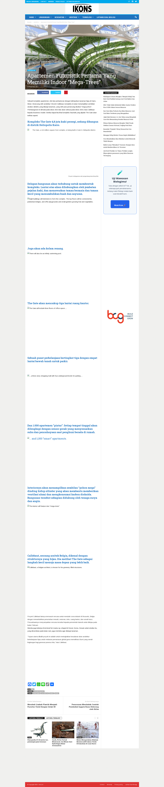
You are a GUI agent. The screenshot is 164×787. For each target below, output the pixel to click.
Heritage (73, 17)
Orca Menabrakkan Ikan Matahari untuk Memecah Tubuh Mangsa (119, 140)
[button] (135, 17)
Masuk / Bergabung (32, 1)
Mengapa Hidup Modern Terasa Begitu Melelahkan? (119, 135)
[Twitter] (136, 1)
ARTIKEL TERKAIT (36, 718)
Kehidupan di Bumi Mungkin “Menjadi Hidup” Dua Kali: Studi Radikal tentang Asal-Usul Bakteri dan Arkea (119, 99)
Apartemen (36, 693)
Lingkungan (44, 17)
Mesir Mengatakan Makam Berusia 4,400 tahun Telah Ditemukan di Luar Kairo (87, 742)
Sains (31, 17)
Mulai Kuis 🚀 (120, 205)
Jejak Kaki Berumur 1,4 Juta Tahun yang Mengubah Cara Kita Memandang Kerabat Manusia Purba (119, 118)
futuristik (45, 693)
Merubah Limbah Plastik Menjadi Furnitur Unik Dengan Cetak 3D (42, 705)
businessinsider (39, 691)
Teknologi (87, 17)
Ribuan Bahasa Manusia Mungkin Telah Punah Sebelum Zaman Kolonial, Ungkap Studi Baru (118, 124)
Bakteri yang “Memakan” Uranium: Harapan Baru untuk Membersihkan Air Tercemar (119, 146)
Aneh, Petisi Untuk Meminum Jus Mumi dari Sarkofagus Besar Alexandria (62, 743)
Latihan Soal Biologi (73, 1)
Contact (44, 1)
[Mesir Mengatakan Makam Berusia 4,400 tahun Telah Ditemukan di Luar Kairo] (88, 730)
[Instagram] (132, 1)
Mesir (56, 693)
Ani (33, 689)
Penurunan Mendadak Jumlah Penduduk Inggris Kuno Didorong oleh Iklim (84, 706)
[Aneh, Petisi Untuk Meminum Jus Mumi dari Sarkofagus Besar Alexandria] (63, 730)
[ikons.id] (82, 8)
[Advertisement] (63, 368)
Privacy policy (60, 1)
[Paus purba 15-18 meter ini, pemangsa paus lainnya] (38, 730)
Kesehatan (59, 17)
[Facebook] (129, 1)
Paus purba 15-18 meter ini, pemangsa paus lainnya (37, 741)
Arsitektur (31, 70)
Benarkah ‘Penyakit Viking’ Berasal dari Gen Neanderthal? (117, 130)
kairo (51, 693)
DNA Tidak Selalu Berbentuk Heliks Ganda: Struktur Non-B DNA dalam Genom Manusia (119, 106)
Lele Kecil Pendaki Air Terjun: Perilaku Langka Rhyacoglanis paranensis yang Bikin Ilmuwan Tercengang (118, 153)
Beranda (51, 1)
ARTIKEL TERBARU (53, 718)
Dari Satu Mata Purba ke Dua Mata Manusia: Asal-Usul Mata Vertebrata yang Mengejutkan (119, 112)
